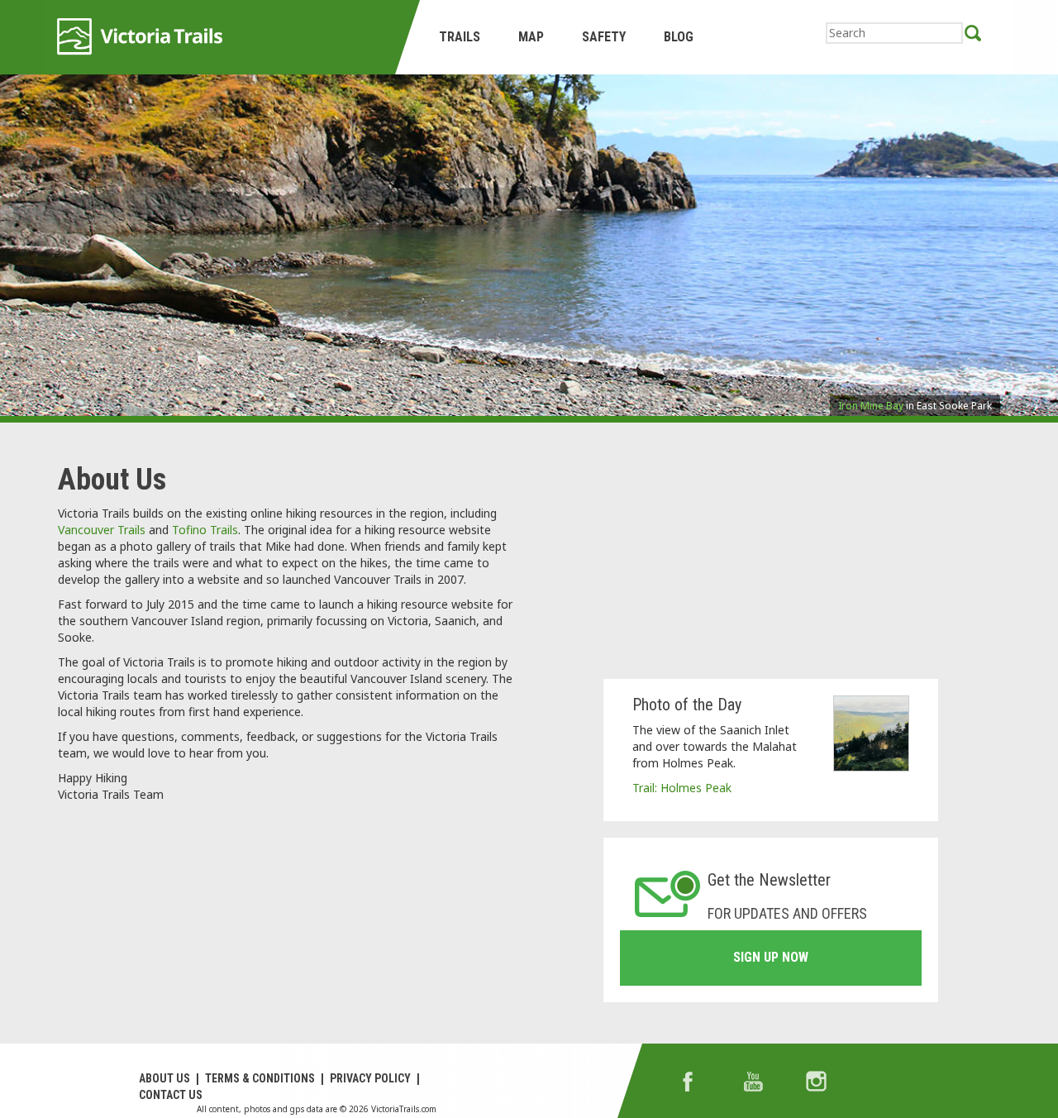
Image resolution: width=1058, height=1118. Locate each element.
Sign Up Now (770, 957)
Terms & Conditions (260, 1078)
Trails (459, 37)
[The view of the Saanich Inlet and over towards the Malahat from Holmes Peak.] (871, 733)
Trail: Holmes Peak (682, 788)
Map (531, 37)
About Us (164, 1078)
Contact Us (171, 1094)
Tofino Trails (205, 530)
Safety (604, 37)
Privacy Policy (370, 1078)
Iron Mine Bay (870, 406)
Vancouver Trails (101, 530)
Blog (678, 37)
